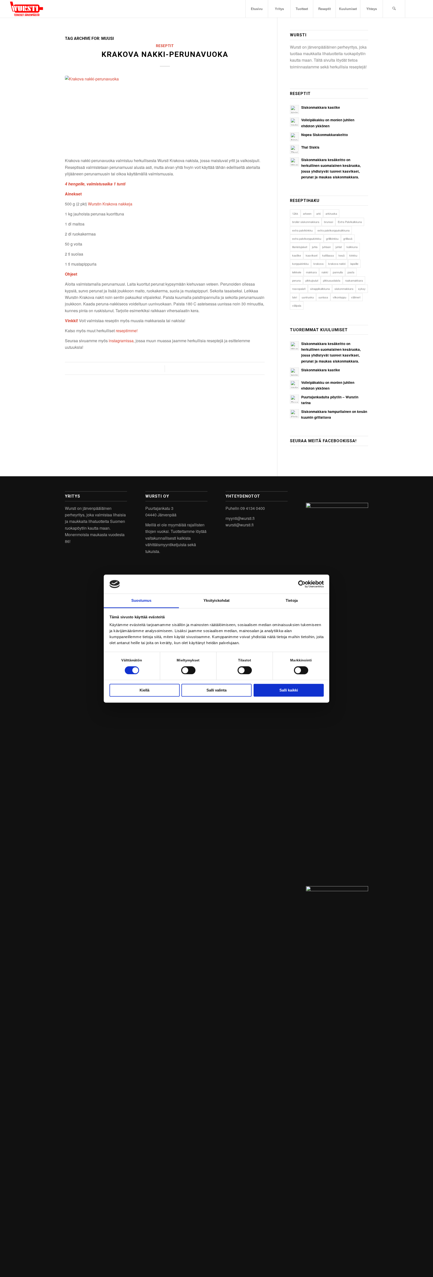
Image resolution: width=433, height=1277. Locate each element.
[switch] (188, 670)
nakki (324, 272)
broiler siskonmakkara (305, 222)
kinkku (353, 255)
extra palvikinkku (302, 230)
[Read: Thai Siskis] (294, 149)
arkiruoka (331, 213)
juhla (314, 247)
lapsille (354, 264)
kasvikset (311, 255)
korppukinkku (300, 264)
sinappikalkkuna (320, 289)
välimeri (355, 297)
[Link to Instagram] (413, 8)
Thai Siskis (310, 147)
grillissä (347, 239)
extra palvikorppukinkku (306, 239)
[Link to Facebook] (420, 8)
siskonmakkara (344, 289)
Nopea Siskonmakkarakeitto (324, 134)
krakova (318, 264)
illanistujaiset (299, 247)
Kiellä (144, 690)
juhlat (339, 247)
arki (318, 213)
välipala (296, 305)
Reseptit (165, 46)
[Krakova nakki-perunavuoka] (165, 114)
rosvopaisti (298, 289)
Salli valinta (216, 690)
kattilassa (328, 255)
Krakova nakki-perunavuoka (164, 54)
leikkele (296, 272)
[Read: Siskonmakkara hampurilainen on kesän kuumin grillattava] (294, 413)
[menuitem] (256, 9)
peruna (296, 280)
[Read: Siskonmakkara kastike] (294, 109)
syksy (362, 289)
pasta (351, 272)
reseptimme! (127, 330)
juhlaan (326, 247)
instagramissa (121, 340)
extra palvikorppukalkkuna (333, 230)
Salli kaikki (288, 690)
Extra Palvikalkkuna (350, 222)
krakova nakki (337, 264)
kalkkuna (352, 247)
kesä (342, 255)
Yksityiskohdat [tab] (216, 601)
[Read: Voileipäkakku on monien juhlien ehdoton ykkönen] (294, 122)
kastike (296, 255)
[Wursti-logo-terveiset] (26, 9)
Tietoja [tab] (292, 601)
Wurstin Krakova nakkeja (110, 204)
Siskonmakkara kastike (320, 107)
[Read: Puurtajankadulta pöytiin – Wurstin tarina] (294, 399)
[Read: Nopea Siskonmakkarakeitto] (294, 136)
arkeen (307, 213)
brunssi (328, 222)
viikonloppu (339, 297)
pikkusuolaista (331, 280)
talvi (294, 297)
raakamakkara (354, 280)
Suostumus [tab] (141, 601)
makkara (311, 272)
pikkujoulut (311, 280)
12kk (295, 213)
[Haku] (394, 9)
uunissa (323, 297)
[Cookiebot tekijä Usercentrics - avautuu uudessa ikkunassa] (302, 584)
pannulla (338, 272)
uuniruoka (308, 297)
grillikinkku (332, 239)
